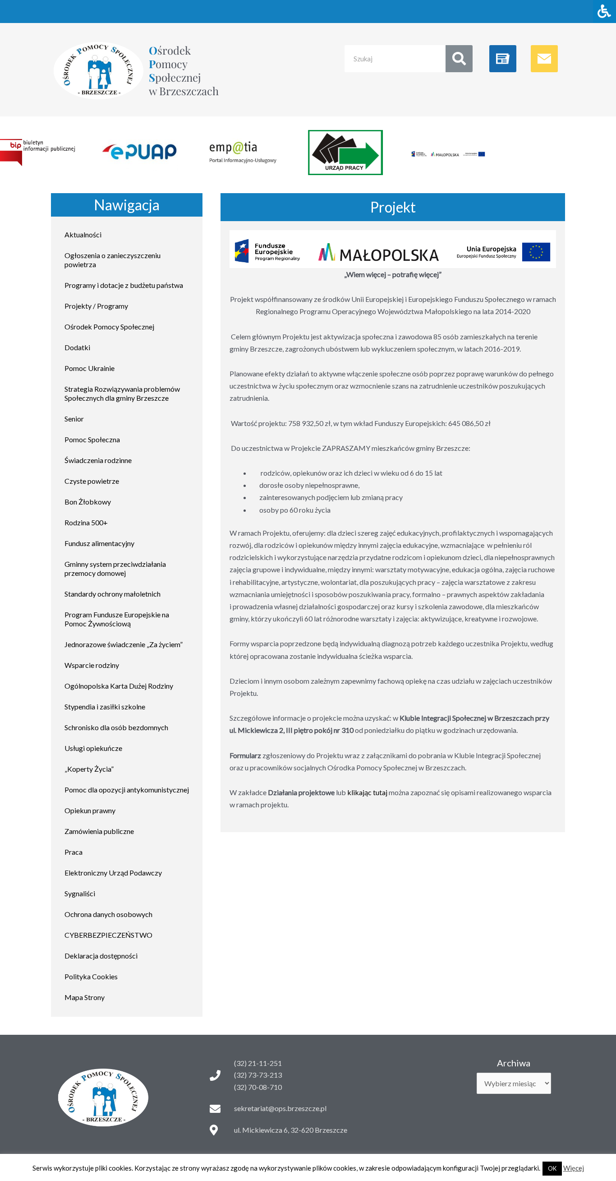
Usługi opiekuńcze (93, 748)
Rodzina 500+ (86, 522)
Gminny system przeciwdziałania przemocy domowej (115, 568)
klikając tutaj (367, 792)
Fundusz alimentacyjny (99, 543)
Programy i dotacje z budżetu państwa (123, 285)
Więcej (573, 1168)
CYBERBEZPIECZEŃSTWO (108, 935)
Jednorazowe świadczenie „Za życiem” (123, 644)
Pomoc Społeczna (92, 439)
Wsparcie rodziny (91, 665)
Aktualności (82, 234)
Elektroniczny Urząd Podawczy (113, 872)
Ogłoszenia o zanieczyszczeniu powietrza (112, 260)
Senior (74, 418)
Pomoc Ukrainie (89, 368)
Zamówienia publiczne (99, 831)
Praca (73, 852)
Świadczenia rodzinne (98, 460)
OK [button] (552, 1168)
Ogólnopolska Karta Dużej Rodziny (118, 685)
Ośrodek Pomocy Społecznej (109, 326)
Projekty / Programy (96, 305)
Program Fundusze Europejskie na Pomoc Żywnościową (116, 619)
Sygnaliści (79, 893)
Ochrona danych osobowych (108, 914)
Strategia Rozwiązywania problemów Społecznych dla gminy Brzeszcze (122, 393)
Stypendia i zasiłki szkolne (104, 706)
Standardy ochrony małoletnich (112, 593)
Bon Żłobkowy (87, 501)
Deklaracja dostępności (101, 955)
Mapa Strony (84, 997)
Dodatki (77, 347)
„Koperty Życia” (89, 768)
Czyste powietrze (91, 481)
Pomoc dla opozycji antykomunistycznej (126, 789)
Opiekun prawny (89, 810)
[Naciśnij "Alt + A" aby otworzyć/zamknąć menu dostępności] (604, 11)
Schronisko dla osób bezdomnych (116, 727)
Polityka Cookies (91, 976)
